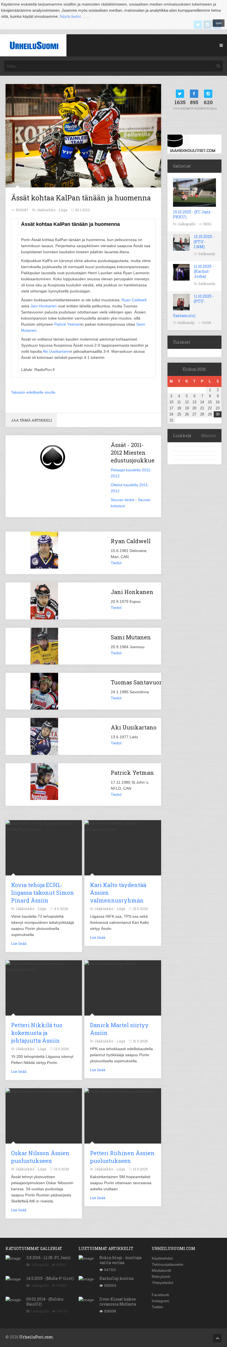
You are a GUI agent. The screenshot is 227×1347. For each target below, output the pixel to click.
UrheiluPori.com (36, 1337)
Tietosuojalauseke (167, 1264)
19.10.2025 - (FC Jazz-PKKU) (192, 214)
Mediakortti (161, 1270)
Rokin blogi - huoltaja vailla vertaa (120, 1260)
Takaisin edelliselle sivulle (33, 392)
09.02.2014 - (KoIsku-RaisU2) (45, 1301)
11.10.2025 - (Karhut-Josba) (204, 271)
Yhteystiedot (162, 1282)
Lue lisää (18, 943)
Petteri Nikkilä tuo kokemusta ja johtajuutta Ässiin (36, 1032)
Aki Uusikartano (56, 351)
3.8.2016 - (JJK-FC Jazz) (48, 1257)
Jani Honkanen (43, 306)
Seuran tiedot (122, 500)
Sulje (218, 23)
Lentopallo (40, 1311)
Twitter (157, 1307)
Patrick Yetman (67, 324)
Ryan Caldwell (134, 300)
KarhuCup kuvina (116, 1278)
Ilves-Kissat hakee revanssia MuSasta (117, 1301)
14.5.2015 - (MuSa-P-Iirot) (50, 1278)
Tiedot (116, 563)
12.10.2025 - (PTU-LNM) (204, 241)
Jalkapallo (186, 223)
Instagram (160, 1301)
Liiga (63, 209)
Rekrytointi (161, 1276)
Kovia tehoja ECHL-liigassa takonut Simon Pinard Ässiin (42, 892)
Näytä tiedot (70, 16)
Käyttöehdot (162, 1258)
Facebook (160, 1295)
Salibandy (206, 253)
